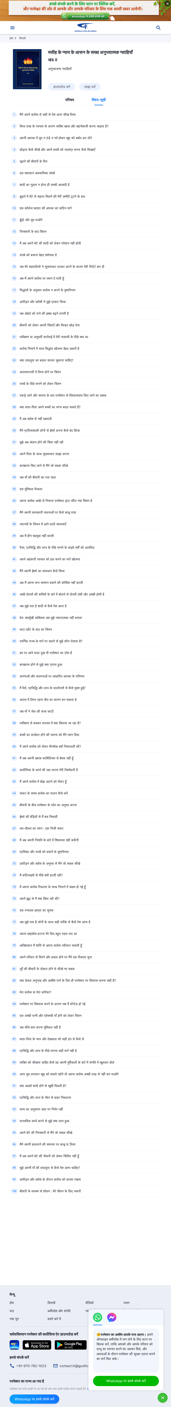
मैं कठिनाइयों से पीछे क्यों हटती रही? (41, 875)
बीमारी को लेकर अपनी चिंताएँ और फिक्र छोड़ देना (50, 325)
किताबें (22, 38)
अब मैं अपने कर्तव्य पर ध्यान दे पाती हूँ (42, 278)
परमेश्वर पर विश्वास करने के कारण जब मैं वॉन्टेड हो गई (52, 1004)
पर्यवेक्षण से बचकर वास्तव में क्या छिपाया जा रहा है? (50, 723)
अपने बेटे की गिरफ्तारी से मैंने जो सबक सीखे (46, 1133)
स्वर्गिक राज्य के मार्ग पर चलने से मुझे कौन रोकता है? (51, 641)
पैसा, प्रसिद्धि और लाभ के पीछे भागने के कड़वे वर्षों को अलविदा (57, 547)
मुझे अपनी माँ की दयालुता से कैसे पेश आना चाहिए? (50, 1168)
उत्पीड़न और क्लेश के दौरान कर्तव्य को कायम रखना (50, 1179)
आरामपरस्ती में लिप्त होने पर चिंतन (40, 372)
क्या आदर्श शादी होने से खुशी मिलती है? (43, 1086)
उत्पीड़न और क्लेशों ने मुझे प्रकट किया (43, 302)
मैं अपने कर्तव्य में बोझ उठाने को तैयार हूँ (43, 781)
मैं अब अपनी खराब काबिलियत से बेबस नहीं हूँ (46, 758)
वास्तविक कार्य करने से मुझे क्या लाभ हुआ (44, 1121)
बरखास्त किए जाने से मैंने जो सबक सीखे (44, 465)
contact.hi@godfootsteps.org (83, 1366)
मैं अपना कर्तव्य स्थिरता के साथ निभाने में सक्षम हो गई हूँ (53, 887)
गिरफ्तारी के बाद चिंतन (33, 231)
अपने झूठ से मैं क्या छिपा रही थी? (39, 898)
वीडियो (90, 1303)
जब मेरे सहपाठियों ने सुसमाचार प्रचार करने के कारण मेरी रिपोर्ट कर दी (62, 267)
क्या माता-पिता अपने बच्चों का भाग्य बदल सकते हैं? (50, 407)
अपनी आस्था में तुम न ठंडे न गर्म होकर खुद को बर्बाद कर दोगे (56, 138)
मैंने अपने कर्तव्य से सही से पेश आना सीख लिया (48, 114)
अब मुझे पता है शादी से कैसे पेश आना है (43, 606)
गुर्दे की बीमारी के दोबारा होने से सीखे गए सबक (47, 969)
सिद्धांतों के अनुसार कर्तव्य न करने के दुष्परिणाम (47, 290)
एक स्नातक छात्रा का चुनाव (36, 910)
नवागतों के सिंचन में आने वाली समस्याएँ (43, 524)
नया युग (14, 1319)
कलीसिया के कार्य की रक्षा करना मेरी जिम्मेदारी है (49, 770)
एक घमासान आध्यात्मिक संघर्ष (37, 173)
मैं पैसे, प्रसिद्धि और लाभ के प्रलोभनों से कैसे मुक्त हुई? (53, 688)
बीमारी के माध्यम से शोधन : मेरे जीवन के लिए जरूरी (50, 1191)
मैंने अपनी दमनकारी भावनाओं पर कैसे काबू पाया (48, 512)
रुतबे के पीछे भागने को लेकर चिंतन (40, 384)
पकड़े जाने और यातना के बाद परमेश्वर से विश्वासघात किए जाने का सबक (63, 395)
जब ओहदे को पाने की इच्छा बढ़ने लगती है (44, 313)
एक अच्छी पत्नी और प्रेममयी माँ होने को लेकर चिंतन (51, 1016)
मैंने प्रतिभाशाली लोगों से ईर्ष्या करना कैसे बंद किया (50, 430)
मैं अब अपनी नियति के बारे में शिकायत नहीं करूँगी (49, 840)
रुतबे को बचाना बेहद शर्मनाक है (38, 255)
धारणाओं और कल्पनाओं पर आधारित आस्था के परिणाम (52, 676)
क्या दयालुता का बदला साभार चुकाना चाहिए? (46, 360)
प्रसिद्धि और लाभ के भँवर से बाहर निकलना (45, 1097)
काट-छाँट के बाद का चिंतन (36, 629)
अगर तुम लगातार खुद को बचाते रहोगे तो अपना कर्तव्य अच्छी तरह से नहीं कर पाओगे (69, 1074)
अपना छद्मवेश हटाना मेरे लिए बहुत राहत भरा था (48, 934)
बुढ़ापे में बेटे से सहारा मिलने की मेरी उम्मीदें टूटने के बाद (52, 196)
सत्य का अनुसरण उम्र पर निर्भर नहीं (41, 1109)
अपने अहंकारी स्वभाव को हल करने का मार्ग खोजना (50, 559)
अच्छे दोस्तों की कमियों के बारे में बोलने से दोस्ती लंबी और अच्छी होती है (62, 594)
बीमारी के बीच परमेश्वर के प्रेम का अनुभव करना (48, 805)
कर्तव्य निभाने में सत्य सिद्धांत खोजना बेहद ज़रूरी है (49, 348)
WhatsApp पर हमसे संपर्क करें (34, 1399)
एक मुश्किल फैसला (31, 489)
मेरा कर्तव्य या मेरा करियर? (35, 992)
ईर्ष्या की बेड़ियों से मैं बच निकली (39, 817)
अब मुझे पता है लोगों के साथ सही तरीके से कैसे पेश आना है (55, 922)
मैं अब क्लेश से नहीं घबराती (36, 419)
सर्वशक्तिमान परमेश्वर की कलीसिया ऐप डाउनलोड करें (44, 1334)
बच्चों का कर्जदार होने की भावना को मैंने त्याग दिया (49, 735)
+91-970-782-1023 (31, 1366)
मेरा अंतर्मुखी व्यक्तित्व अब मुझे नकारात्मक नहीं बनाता (51, 618)
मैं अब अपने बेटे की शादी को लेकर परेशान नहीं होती (50, 243)
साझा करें (90, 87)
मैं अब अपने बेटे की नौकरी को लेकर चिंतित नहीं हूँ (49, 1156)
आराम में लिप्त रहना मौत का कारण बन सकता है (48, 700)
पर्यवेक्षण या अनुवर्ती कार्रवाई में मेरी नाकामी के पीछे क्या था (54, 337)
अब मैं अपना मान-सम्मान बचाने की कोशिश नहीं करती (51, 583)
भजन (126, 1303)
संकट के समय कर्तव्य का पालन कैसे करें (44, 793)
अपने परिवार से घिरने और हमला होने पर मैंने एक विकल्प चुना (56, 957)
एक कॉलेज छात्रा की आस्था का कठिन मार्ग (46, 208)
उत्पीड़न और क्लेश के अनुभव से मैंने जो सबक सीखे (50, 863)
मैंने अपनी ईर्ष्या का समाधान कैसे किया (42, 571)
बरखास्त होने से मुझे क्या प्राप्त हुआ (41, 664)
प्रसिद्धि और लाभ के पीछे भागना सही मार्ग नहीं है (48, 1051)
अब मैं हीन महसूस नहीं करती (37, 536)
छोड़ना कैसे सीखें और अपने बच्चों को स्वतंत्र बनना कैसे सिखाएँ (57, 150)
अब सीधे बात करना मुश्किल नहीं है (40, 1027)
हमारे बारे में (54, 1319)
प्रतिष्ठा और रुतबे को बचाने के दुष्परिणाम (44, 852)
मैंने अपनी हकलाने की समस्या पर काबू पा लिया (47, 1144)
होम (11, 38)
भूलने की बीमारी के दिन (33, 161)
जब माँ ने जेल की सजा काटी (37, 711)
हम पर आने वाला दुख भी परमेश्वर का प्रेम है (46, 653)
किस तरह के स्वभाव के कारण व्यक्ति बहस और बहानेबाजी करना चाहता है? (64, 126)
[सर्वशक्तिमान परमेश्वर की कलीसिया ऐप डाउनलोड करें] (14, 1344)
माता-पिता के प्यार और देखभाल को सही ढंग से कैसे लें (52, 1039)
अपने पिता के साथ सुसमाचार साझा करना (44, 454)
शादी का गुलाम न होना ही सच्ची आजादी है (44, 185)
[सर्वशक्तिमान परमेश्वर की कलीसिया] (85, 27)
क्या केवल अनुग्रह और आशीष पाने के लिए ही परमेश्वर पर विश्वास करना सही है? (68, 980)
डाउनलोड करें (61, 87)
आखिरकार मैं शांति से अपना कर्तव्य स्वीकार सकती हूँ (51, 945)
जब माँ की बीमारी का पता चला (38, 477)
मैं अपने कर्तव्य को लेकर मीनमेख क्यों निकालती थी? (50, 746)
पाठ (12, 1311)
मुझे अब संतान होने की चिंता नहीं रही (41, 442)
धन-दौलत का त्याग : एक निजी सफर (41, 828)
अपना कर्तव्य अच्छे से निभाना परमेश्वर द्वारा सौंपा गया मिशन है (56, 501)
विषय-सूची (99, 100)
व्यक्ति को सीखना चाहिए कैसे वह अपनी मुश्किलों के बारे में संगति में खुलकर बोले (67, 1062)
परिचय (69, 100)
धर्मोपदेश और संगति (59, 1311)
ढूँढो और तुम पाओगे (31, 220)
